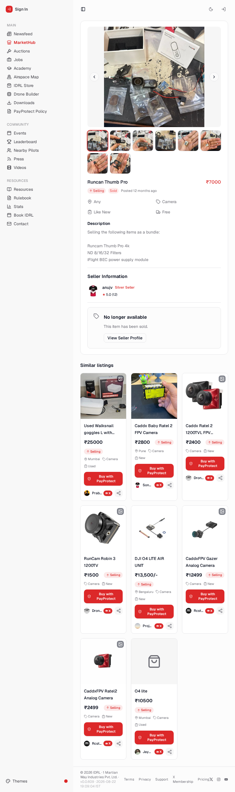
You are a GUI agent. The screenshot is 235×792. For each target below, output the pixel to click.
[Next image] (214, 76)
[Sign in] (223, 9)
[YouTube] (226, 779)
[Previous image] (94, 76)
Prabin (97, 493)
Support (161, 779)
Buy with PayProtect (106, 478)
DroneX (198, 478)
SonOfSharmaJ (147, 485)
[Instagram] (219, 779)
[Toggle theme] (211, 9)
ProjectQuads (147, 626)
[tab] (97, 141)
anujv (107, 287)
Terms (129, 779)
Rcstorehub (198, 610)
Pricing (203, 779)
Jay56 (147, 752)
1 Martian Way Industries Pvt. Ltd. (99, 774)
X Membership (183, 779)
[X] (211, 779)
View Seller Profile (124, 337)
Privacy (145, 779)
